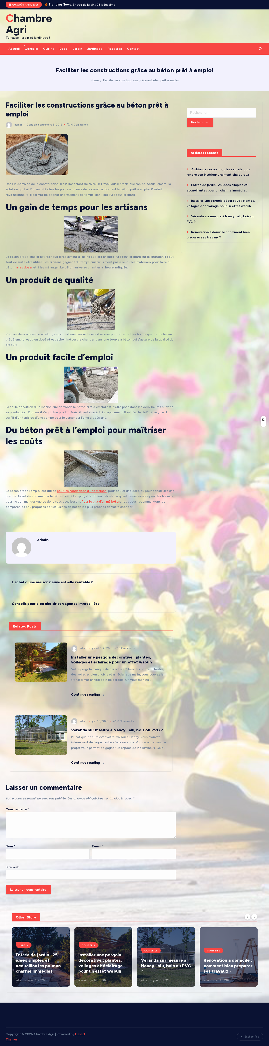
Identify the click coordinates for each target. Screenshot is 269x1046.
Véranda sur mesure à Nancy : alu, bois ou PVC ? (103, 966)
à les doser (24, 267)
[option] (41, 957)
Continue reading (86, 694)
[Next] (254, 917)
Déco (63, 49)
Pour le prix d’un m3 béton (101, 501)
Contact (133, 49)
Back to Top (252, 1036)
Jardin (77, 49)
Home (94, 80)
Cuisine (48, 49)
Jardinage (94, 49)
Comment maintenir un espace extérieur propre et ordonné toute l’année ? (227, 963)
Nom (10, 846)
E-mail (98, 846)
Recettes (115, 49)
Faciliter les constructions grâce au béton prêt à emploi (141, 80)
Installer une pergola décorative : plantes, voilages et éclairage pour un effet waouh (38, 963)
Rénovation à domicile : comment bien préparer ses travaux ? (165, 966)
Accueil (14, 49)
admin (18, 124)
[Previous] (247, 917)
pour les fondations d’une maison (82, 491)
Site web (12, 867)
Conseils (31, 49)
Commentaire (17, 809)
